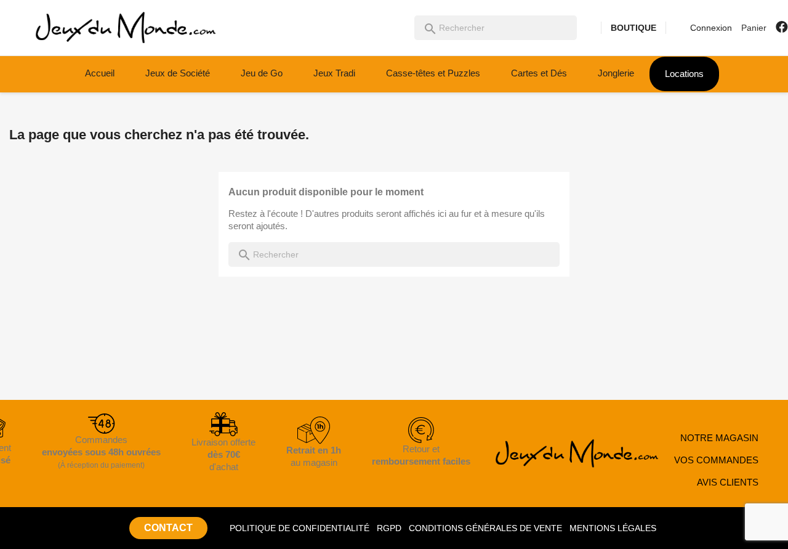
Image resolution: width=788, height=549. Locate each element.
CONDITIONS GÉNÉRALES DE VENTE (485, 528)
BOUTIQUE (633, 28)
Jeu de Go (262, 73)
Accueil (100, 73)
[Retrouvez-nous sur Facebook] (782, 27)
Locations (684, 73)
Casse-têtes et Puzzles (433, 73)
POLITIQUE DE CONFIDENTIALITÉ (299, 528)
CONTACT (168, 528)
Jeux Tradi (334, 73)
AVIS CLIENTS (727, 482)
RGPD (389, 528)
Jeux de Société (177, 73)
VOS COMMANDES (716, 460)
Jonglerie (616, 73)
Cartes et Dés (539, 73)
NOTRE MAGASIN (719, 438)
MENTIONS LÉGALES (612, 528)
